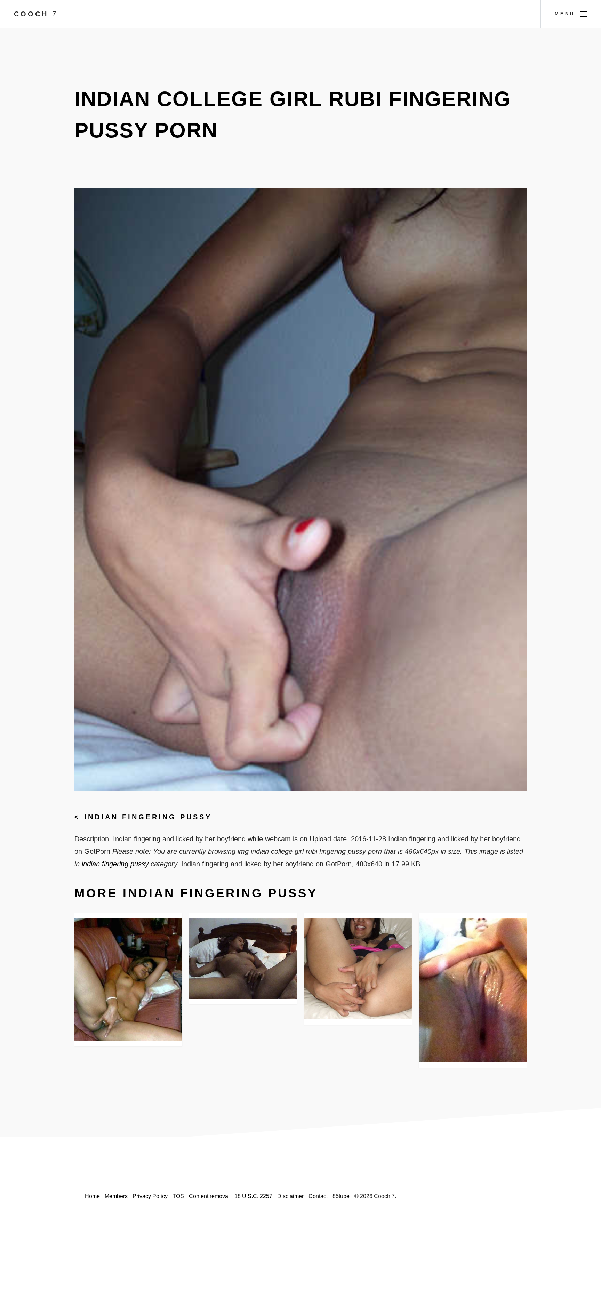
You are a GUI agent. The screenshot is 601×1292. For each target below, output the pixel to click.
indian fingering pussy (148, 817)
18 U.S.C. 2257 (253, 1196)
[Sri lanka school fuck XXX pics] (243, 958)
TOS (178, 1196)
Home (92, 1196)
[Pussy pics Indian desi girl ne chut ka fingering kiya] (473, 990)
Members (116, 1196)
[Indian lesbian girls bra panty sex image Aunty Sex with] (128, 979)
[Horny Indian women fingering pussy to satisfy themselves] (358, 968)
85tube (341, 1196)
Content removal (209, 1196)
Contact (318, 1196)
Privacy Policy (150, 1196)
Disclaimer (290, 1196)
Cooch (36, 14)
